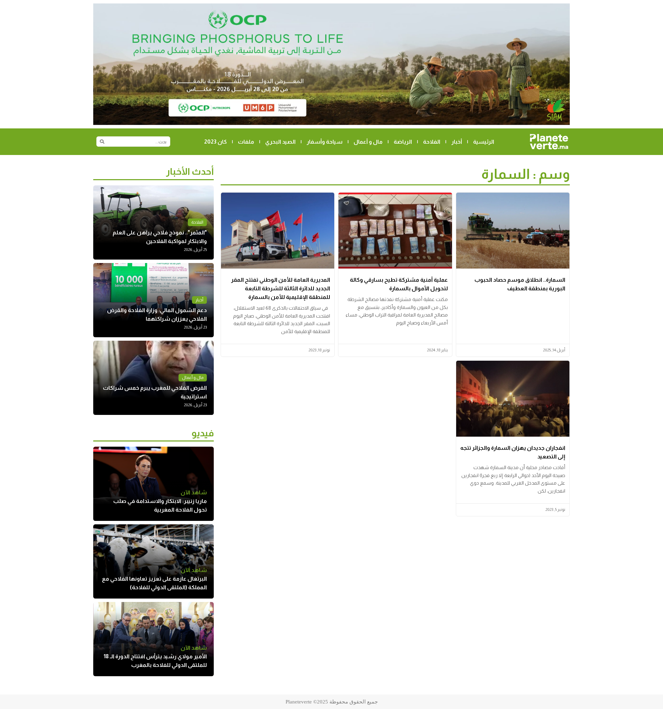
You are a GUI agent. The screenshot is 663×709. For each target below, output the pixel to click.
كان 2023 (215, 142)
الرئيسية (483, 142)
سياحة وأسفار (325, 142)
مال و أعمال (368, 142)
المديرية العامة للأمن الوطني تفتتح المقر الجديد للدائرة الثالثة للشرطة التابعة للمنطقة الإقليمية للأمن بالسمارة (280, 288)
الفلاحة (431, 142)
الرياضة (403, 142)
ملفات (246, 142)
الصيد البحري (280, 142)
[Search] (102, 141)
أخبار (456, 142)
